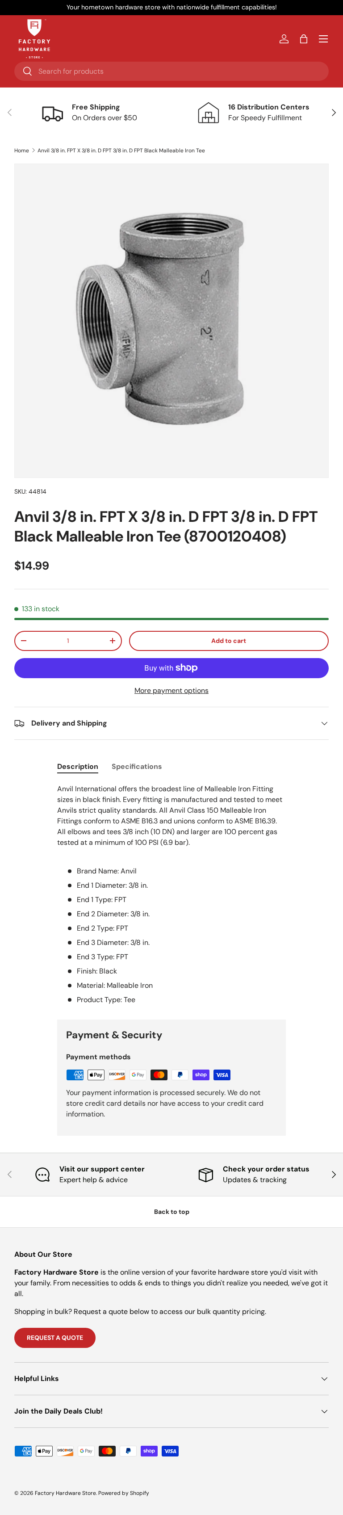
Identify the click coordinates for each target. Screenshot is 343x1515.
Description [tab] (77, 766)
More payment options (171, 690)
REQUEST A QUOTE (55, 1338)
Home (21, 150)
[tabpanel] (171, 894)
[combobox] (171, 71)
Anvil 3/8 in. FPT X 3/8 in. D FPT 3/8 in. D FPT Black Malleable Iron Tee (121, 150)
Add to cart (228, 641)
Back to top (171, 1212)
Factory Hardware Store (65, 1493)
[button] (304, 39)
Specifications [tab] (137, 766)
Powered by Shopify (123, 1493)
